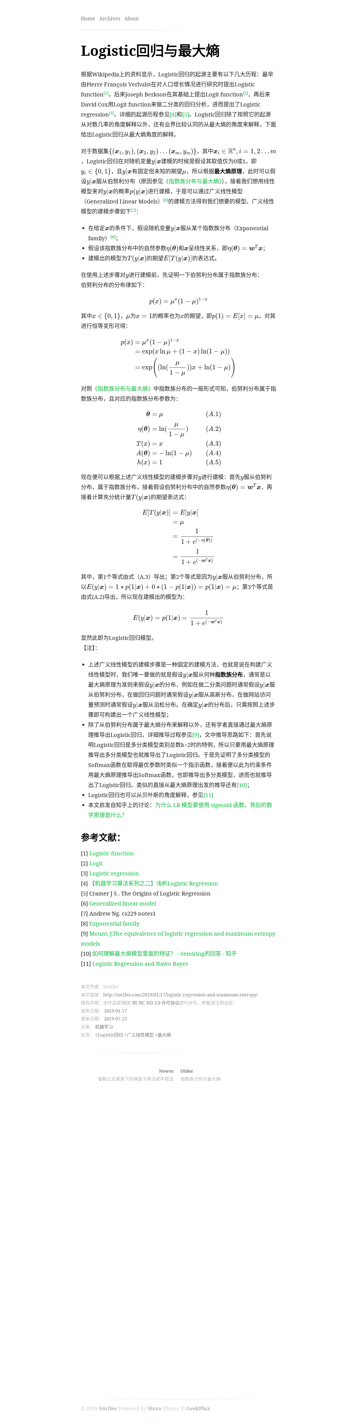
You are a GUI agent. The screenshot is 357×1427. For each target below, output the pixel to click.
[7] (133, 210)
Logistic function (111, 853)
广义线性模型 (140, 1035)
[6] (165, 200)
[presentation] (153, 152)
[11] (208, 795)
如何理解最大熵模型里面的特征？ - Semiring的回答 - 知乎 (164, 953)
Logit (96, 863)
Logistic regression (114, 873)
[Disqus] (178, 1166)
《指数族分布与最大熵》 (192, 181)
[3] (111, 113)
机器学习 (104, 1027)
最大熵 (164, 1035)
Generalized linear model (122, 903)
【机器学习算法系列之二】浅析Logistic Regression (153, 883)
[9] (195, 735)
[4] (173, 114)
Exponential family (114, 923)
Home (88, 18)
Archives (109, 18)
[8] (112, 236)
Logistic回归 (110, 1035)
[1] (105, 93)
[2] (245, 93)
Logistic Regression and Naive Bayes (140, 963)
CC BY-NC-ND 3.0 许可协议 (152, 1003)
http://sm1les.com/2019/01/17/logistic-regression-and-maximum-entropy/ (180, 995)
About (131, 18)
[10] (242, 785)
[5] (185, 114)
